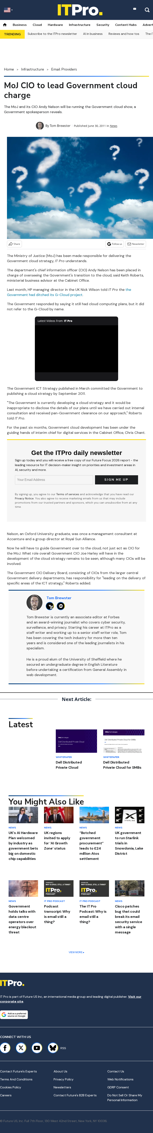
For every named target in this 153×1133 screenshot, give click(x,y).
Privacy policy (64, 1079)
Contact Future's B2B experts (75, 1095)
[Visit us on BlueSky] (51, 1048)
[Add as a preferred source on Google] (14, 1014)
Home (9, 69)
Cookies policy (10, 1087)
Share (17, 244)
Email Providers (64, 69)
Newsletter (138, 244)
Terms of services (68, 494)
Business (20, 25)
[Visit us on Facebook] (5, 1048)
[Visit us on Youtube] (37, 1048)
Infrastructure (79, 25)
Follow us (117, 244)
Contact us (115, 1071)
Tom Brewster (60, 125)
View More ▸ (76, 952)
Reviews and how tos (124, 34)
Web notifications (120, 1079)
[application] (76, 348)
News (113, 126)
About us (60, 1071)
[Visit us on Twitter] (21, 1048)
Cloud (37, 25)
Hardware (55, 25)
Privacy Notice (24, 498)
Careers (6, 1095)
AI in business (93, 34)
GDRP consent (118, 1087)
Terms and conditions (16, 1079)
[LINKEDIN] (61, 606)
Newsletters (62, 1087)
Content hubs (126, 25)
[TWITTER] (50, 606)
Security (102, 25)
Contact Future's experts (18, 1071)
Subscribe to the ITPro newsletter (52, 34)
